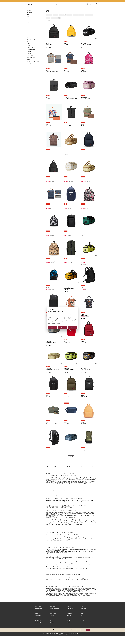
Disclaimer (70, 633)
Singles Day (52, 620)
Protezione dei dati (57, 633)
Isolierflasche (91, 522)
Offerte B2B (69, 615)
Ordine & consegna (38, 606)
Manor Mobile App (53, 613)
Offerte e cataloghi (53, 606)
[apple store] (69, 630)
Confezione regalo (70, 608)
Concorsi (68, 622)
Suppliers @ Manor (38, 615)
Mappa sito (49, 633)
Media (81, 622)
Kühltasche (60, 557)
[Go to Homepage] (31, 4)
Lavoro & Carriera (83, 608)
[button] (28, 7)
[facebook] (53, 630)
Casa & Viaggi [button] (51, 462)
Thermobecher (48, 523)
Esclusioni (68, 620)
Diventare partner (70, 613)
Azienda (82, 606)
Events (82, 613)
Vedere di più (71, 456)
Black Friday (52, 622)
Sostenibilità (82, 620)
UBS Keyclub (52, 615)
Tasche (69, 557)
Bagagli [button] (55, 462)
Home (46, 462)
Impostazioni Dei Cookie (64, 633)
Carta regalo (69, 606)
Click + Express (37, 613)
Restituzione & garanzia (38, 608)
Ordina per (48, 14)
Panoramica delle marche (76, 633)
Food (81, 615)
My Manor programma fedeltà (54, 608)
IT (83, 4)
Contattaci (45, 633)
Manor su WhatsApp (38, 622)
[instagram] (51, 630)
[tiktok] (58, 630)
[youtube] (56, 630)
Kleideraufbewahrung (57, 482)
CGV (52, 633)
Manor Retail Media (38, 620)
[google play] (71, 630)
